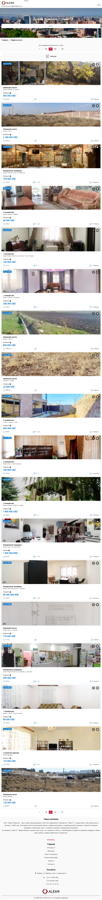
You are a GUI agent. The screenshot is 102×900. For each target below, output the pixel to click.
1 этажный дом (8, 254)
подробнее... (51, 839)
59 (50, 49)
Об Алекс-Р (51, 848)
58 (46, 49)
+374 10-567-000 (52, 877)
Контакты (51, 864)
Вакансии (51, 851)
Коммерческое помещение (12, 171)
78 (62, 49)
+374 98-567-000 (52, 881)
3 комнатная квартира (11, 753)
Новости (51, 861)
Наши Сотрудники (51, 854)
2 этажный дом (8, 212)
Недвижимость (17, 40)
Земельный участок (10, 88)
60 (55, 49)
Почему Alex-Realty (51, 857)
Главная (4, 40)
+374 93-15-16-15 (52, 884)
